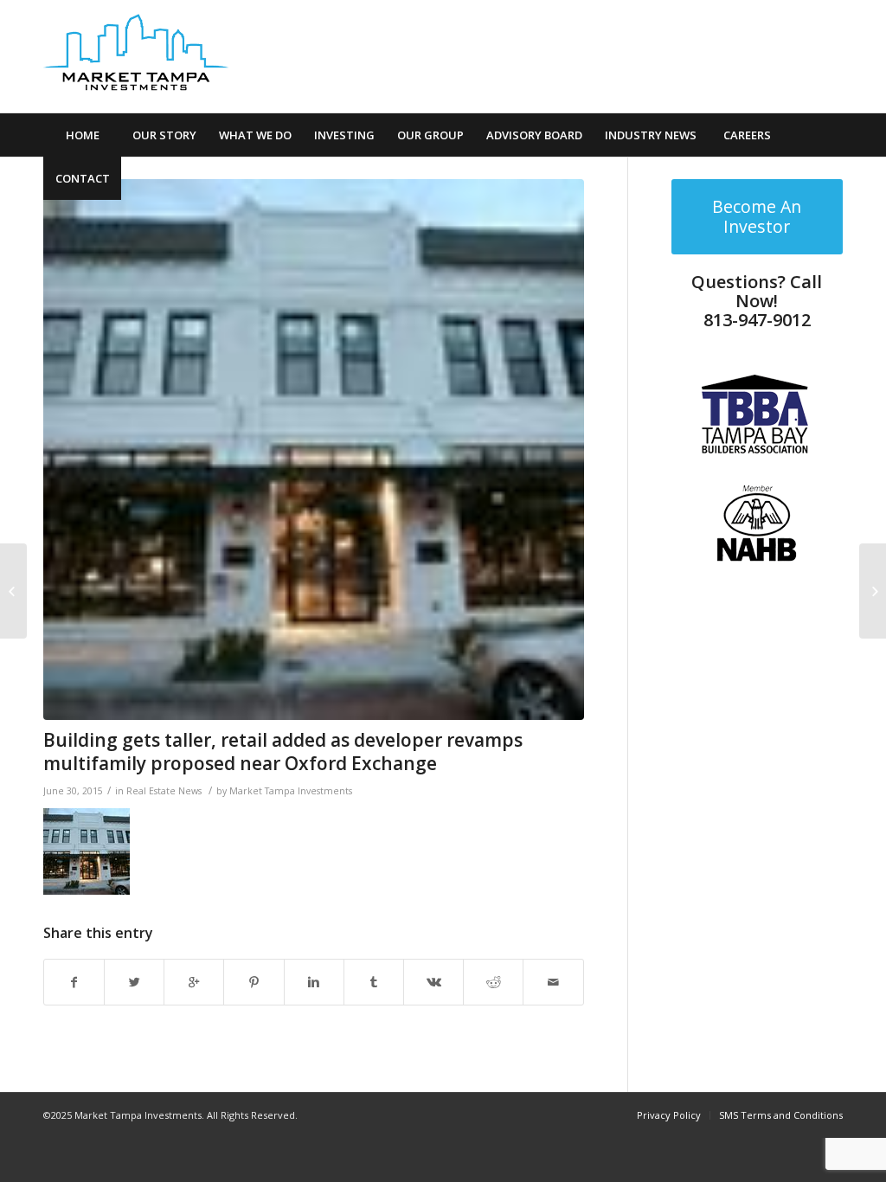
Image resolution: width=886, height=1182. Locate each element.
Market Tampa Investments (290, 791)
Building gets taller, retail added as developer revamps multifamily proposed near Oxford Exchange (283, 751)
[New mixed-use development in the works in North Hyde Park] (872, 591)
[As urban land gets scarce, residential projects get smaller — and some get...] (13, 591)
